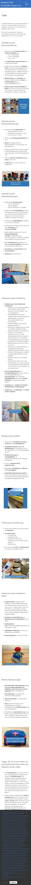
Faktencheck (15, 36)
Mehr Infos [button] (5, 879)
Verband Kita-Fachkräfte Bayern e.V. (11, 4)
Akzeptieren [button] (13, 882)
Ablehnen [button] (5, 882)
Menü (27, 4)
